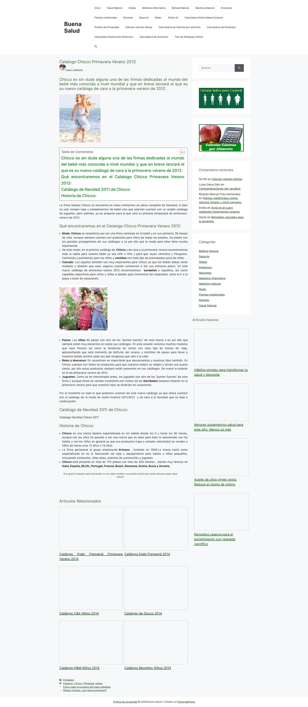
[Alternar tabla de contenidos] (180, 152)
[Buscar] (239, 68)
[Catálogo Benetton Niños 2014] (156, 663)
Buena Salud (72, 27)
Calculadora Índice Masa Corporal (204, 17)
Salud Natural (114, 7)
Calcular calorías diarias (138, 27)
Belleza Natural (180, 7)
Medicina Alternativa (153, 7)
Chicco (78, 683)
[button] (95, 46)
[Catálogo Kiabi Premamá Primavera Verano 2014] (91, 549)
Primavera (88, 683)
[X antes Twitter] (89, 496)
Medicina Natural (204, 7)
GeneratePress (186, 701)
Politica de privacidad (125, 701)
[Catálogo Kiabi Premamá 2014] (156, 549)
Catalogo (68, 683)
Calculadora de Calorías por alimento (180, 27)
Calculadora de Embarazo (221, 27)
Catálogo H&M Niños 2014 (79, 668)
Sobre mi (173, 17)
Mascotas (205, 272)
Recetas (128, 17)
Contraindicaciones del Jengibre (219, 188)
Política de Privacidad (106, 27)
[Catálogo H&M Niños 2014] (91, 663)
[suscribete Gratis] (123, 484)
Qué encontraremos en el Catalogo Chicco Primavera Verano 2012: (122, 179)
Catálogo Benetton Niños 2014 (147, 668)
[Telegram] (149, 496)
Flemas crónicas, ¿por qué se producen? (85, 690)
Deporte (144, 17)
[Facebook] (148, 492)
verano (99, 683)
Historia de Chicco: (78, 195)
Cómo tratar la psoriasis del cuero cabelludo (87, 687)
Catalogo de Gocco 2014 (143, 613)
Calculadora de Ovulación (153, 36)
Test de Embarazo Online (189, 36)
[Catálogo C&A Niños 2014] (91, 608)
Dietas (132, 7)
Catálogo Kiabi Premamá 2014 (147, 554)
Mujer (158, 17)
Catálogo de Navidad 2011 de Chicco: (96, 189)
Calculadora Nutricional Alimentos (113, 36)
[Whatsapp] (89, 492)
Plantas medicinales (105, 17)
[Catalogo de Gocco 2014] (156, 608)
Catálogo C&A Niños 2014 (79, 613)
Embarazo (226, 7)
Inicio (97, 7)
